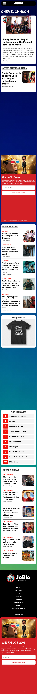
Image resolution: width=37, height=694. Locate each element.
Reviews (18, 597)
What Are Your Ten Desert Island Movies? (11, 555)
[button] (4, 3)
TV (18, 594)
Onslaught (13, 447)
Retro (18, 605)
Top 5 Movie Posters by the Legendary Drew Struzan (11, 542)
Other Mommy (15, 442)
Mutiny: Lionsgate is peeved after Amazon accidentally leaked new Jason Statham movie (11, 267)
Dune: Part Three (16, 426)
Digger (12, 421)
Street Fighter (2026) (17, 431)
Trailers (18, 600)
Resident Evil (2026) (17, 436)
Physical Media (18, 608)
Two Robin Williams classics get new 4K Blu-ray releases (10, 236)
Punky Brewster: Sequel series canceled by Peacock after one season (17, 42)
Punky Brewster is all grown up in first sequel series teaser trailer (11, 78)
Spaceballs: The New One (19, 457)
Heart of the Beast (16, 452)
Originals (18, 602)
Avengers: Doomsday (17, 416)
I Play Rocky (13, 462)
